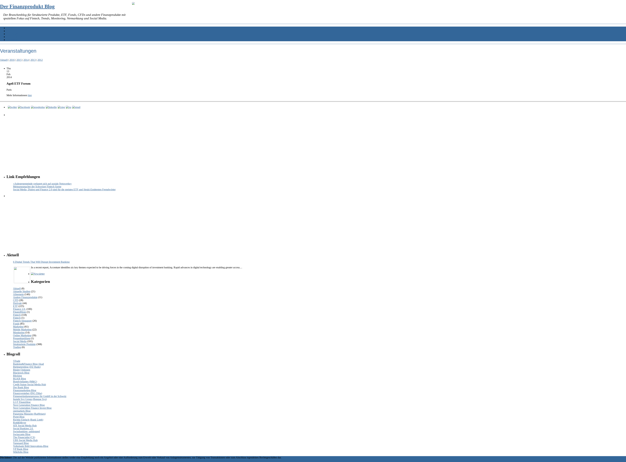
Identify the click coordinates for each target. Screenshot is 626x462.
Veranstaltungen (15, 33)
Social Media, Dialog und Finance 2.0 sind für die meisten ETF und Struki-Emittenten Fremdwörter (64, 189)
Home (10, 28)
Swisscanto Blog (21, 434)
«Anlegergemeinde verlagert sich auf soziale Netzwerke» (42, 183)
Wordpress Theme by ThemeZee (17, 460)
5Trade (16, 361)
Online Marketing (22, 335)
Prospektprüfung (21, 338)
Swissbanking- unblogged (26, 431)
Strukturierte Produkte (24, 344)
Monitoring (19, 332)
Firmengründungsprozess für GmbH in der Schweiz (39, 396)
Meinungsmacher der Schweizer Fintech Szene (37, 186)
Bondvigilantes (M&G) (25, 381)
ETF (15, 306)
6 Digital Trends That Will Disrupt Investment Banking (41, 262)
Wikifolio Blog (20, 452)
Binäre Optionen (21, 369)
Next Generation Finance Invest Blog (32, 408)
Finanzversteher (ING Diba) (27, 393)
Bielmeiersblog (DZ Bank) (27, 366)
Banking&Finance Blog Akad (28, 364)
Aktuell (4, 60)
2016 (12, 60)
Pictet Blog (18, 416)
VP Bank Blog (20, 449)
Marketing (18, 326)
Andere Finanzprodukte (25, 297)
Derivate (17, 303)
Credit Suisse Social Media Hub (29, 384)
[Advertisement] (105, 142)
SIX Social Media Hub (25, 425)
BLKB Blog (19, 378)
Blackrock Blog (21, 372)
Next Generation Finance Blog (29, 405)
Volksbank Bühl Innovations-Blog (30, 446)
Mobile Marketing (22, 329)
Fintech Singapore (22, 320)
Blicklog (17, 375)
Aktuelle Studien (21, 291)
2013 (33, 60)
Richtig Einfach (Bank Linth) (28, 419)
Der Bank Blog (21, 387)
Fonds (16, 323)
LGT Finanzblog (21, 402)
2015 (19, 60)
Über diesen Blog (16, 36)
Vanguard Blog (21, 443)
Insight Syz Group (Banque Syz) (30, 399)
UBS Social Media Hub (25, 440)
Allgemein (18, 294)
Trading (17, 347)
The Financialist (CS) (24, 437)
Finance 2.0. (19, 309)
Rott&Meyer (19, 422)
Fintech (17, 314)
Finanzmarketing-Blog (24, 390)
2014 (26, 60)
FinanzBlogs (19, 312)
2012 (40, 60)
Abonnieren (13, 31)
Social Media (20, 341)
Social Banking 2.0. (23, 428)
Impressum (12, 39)
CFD (15, 300)
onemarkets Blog (21, 411)
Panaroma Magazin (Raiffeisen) (29, 413)
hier (30, 95)
